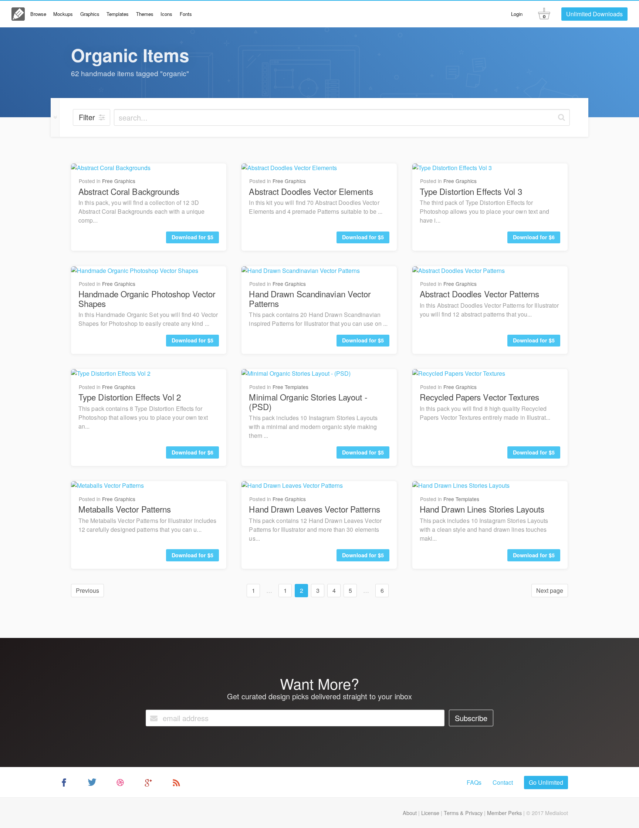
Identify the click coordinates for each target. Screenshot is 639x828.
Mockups (63, 13)
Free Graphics (118, 181)
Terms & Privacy (463, 813)
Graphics (89, 13)
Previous (87, 590)
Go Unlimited (546, 782)
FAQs (474, 782)
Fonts (186, 13)
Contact (503, 782)
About (410, 813)
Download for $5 (192, 237)
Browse (38, 13)
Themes (144, 13)
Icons (166, 13)
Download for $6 (534, 237)
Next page (549, 590)
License (430, 813)
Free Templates (290, 387)
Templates (117, 13)
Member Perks (504, 813)
